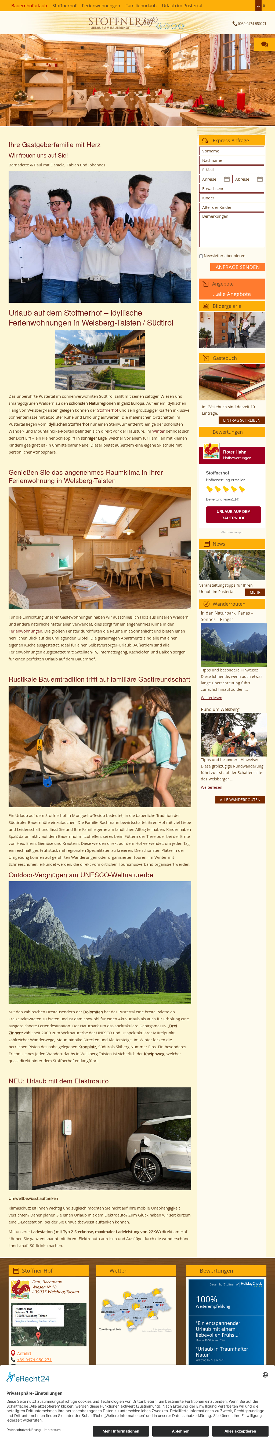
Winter (158, 431)
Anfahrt (24, 1353)
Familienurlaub (141, 5)
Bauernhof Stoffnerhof (224, 1284)
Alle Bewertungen (232, 532)
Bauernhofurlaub (29, 5)
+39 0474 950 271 (34, 1359)
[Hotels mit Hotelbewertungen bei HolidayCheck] (251, 1284)
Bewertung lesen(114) (222, 499)
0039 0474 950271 (252, 24)
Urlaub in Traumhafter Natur (222, 1352)
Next (230, 74)
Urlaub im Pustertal (182, 5)
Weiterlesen (211, 697)
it (264, 5)
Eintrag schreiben (241, 420)
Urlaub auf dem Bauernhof (234, 514)
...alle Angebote (232, 294)
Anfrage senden (238, 267)
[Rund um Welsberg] (234, 735)
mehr (255, 592)
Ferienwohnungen (101, 5)
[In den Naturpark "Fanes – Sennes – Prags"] (234, 645)
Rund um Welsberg (220, 709)
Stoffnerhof (64, 5)
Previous (44, 74)
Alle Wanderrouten (240, 799)
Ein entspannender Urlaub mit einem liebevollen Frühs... (218, 1329)
